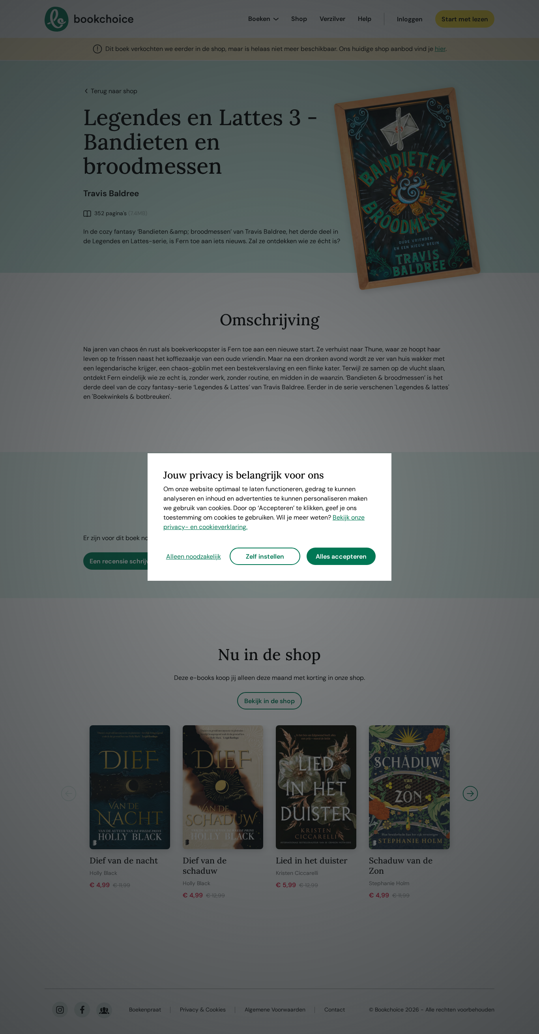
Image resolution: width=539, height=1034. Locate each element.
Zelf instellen (265, 556)
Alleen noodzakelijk (193, 556)
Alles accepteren (341, 556)
